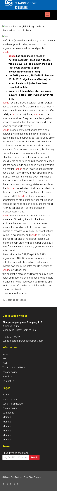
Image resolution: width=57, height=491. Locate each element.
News (5, 354)
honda (5, 52)
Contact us (8, 412)
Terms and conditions (13, 367)
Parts (5, 363)
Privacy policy (9, 372)
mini (14, 114)
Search (34, 457)
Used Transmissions (13, 403)
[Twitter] (7, 484)
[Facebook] (4, 484)
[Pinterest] (14, 484)
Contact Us (8, 381)
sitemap (6, 417)
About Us (7, 376)
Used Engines (9, 399)
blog (4, 358)
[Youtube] (18, 484)
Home (5, 394)
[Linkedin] (11, 484)
